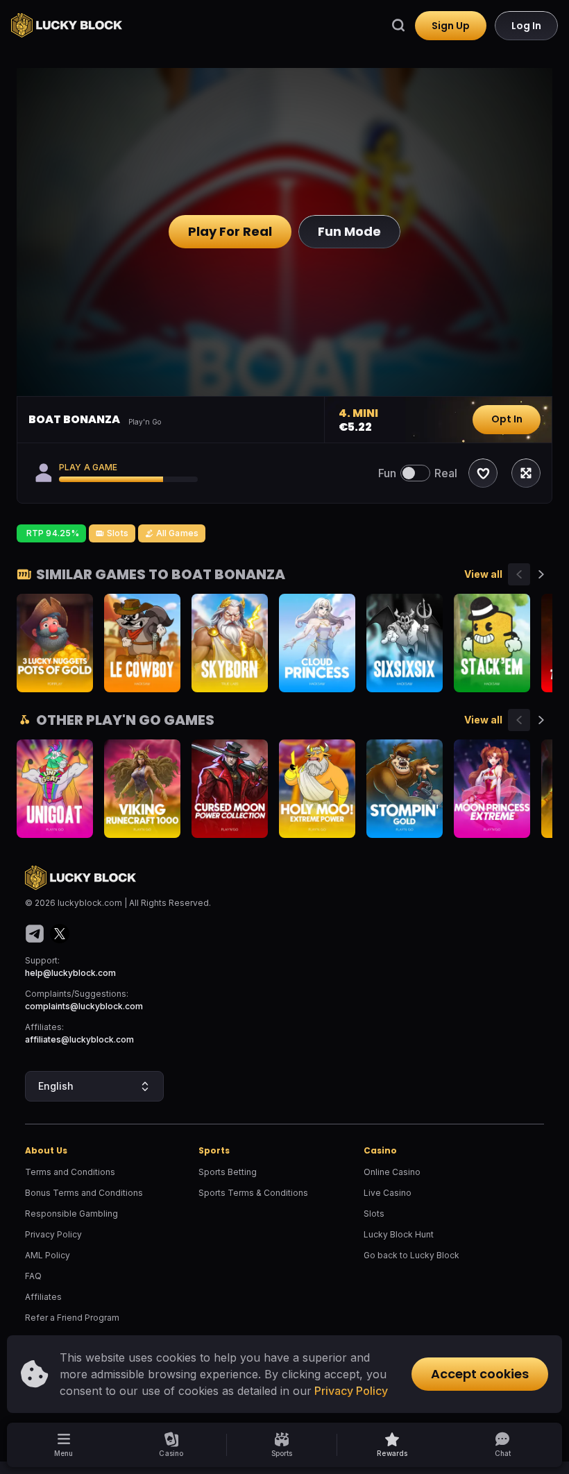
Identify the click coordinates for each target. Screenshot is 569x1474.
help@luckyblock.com (70, 973)
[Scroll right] (541, 574)
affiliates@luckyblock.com (79, 1039)
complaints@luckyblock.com (84, 1006)
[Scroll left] (519, 574)
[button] (392, 1445)
